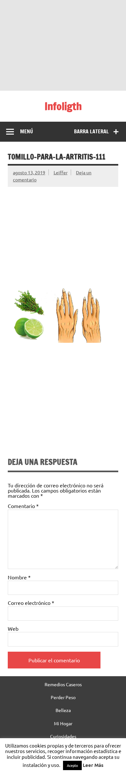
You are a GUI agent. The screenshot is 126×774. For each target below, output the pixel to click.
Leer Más (93, 765)
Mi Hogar (63, 723)
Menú (26, 131)
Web (13, 628)
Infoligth (63, 106)
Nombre (19, 577)
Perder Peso (63, 697)
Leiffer (61, 172)
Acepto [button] (72, 765)
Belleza (63, 710)
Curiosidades (63, 736)
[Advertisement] (63, 45)
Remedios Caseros (63, 684)
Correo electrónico (31, 602)
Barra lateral (91, 131)
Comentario (23, 505)
